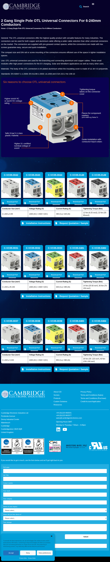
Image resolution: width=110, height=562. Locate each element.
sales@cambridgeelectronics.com (69, 418)
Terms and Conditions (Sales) (92, 395)
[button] (51, 536)
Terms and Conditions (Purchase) (93, 398)
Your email (6, 491)
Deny (28, 553)
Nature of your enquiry (10, 506)
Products (57, 398)
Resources (58, 405)
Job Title (6, 475)
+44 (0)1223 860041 (64, 413)
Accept (11, 553)
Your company (7, 499)
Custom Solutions (60, 401)
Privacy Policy (23, 558)
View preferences (45, 553)
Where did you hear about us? (12, 514)
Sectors (56, 395)
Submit (85, 537)
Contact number (8, 483)
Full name (6, 467)
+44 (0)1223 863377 (64, 415)
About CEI (57, 392)
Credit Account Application (91, 401)
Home (3, 28)
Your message (7, 522)
